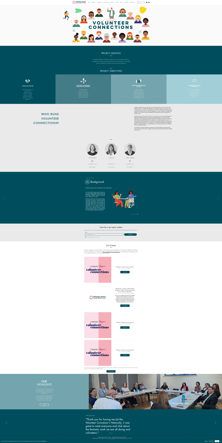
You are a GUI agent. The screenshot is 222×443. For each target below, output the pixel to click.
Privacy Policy (43, 441)
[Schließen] (220, 441)
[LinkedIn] (149, 2)
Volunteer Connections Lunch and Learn (125, 267)
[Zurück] (3, 197)
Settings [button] (206, 441)
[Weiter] (218, 197)
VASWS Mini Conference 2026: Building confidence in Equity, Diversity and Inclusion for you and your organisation (125, 290)
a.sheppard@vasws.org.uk (92, 163)
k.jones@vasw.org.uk (111, 164)
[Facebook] (146, 2)
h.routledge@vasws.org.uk (129, 163)
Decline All (211, 441)
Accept (217, 441)
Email (86, 232)
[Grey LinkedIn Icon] (92, 161)
